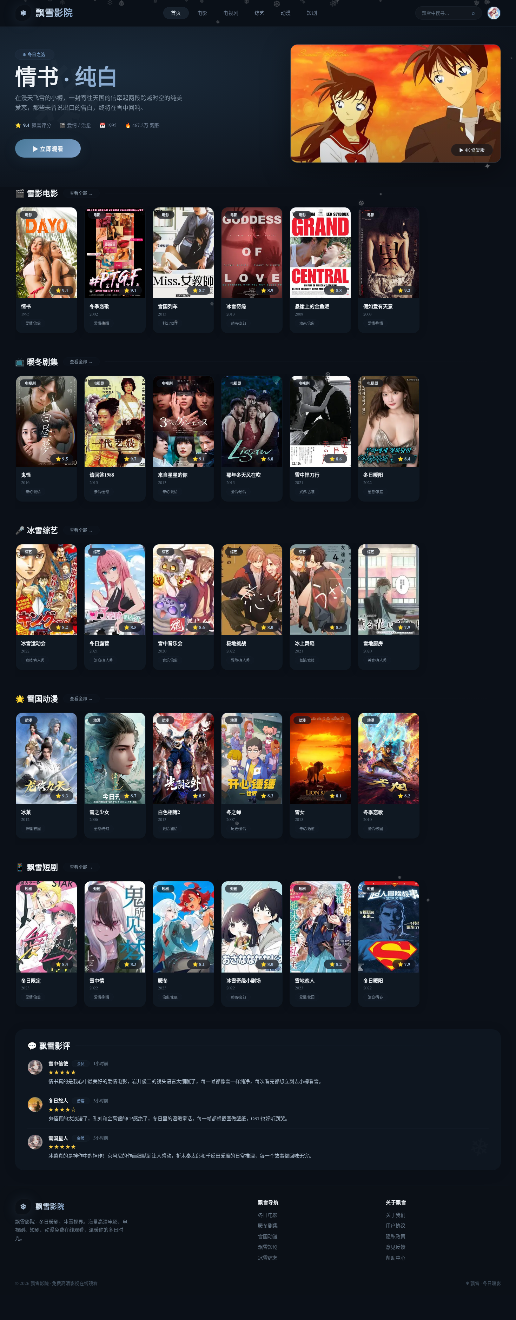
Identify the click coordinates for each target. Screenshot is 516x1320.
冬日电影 (268, 1215)
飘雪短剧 (268, 1246)
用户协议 (395, 1225)
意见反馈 (395, 1246)
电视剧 (230, 12)
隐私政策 (395, 1236)
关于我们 (395, 1215)
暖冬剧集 (268, 1225)
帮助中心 (395, 1257)
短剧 (312, 12)
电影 (202, 12)
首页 (176, 12)
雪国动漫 (268, 1236)
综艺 (259, 12)
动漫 (286, 12)
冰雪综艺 (268, 1257)
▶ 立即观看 (48, 149)
